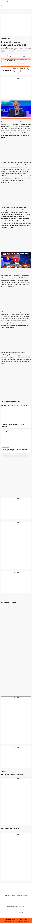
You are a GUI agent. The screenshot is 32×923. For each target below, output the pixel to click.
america (13, 774)
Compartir (5, 70)
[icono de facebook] (22, 1)
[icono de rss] (30, 1)
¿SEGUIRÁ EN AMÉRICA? (7, 38)
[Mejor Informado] (16, 6)
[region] (16, 25)
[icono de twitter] (25, 1)
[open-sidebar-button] (2, 6)
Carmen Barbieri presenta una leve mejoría (13, 425)
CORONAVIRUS (5, 446)
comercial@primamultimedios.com (16, 895)
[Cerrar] (29, 59)
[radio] (3, 1)
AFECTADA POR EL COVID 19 (8, 422)
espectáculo (20, 774)
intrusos (7, 774)
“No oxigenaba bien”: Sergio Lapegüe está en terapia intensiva (14, 450)
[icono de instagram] (27, 1)
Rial (2, 774)
